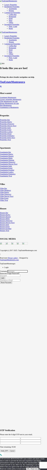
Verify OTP (4, 451)
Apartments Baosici (7, 156)
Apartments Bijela (6, 158)
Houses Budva (5, 215)
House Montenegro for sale (9, 103)
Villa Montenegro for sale (9, 101)
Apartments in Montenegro (9, 107)
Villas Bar (3, 188)
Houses (11, 11)
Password (3, 273)
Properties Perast (5, 134)
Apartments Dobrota (7, 160)
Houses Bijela (5, 219)
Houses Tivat (4, 231)
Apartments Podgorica (7, 174)
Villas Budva (4, 192)
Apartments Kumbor (7, 170)
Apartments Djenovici (7, 162)
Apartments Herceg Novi (8, 164)
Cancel (12, 451)
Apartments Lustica (6, 172)
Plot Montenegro (6, 105)
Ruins (11, 28)
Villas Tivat (4, 200)
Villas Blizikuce (5, 190)
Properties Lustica (6, 132)
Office (11, 22)
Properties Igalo (5, 128)
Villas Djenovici (5, 194)
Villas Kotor (4, 198)
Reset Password (6, 282)
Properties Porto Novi (7, 138)
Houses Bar (4, 213)
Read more (34, 469)
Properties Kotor (5, 130)
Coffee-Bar (13, 15)
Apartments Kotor (6, 168)
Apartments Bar (5, 152)
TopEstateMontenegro (12, 81)
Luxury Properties (10, 5)
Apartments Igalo (6, 166)
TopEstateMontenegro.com (9, 260)
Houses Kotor (5, 227)
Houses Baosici (5, 217)
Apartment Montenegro (8, 97)
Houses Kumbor (5, 229)
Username (3, 271)
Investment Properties (11, 24)
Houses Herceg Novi (7, 223)
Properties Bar (5, 120)
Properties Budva (6, 122)
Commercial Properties (12, 13)
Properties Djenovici (7, 124)
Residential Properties (11, 7)
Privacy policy (13, 258)
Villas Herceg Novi (6, 196)
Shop (10, 20)
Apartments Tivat (6, 176)
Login (2, 278)
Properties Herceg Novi (8, 126)
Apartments (13, 9)
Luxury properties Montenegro (10, 99)
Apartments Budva (6, 154)
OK (28, 469)
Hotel (11, 18)
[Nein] (39, 469)
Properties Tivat (5, 140)
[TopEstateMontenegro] (8, 1)
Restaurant (12, 17)
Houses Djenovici (6, 221)
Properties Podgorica (7, 136)
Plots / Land (13, 26)
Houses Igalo (4, 225)
